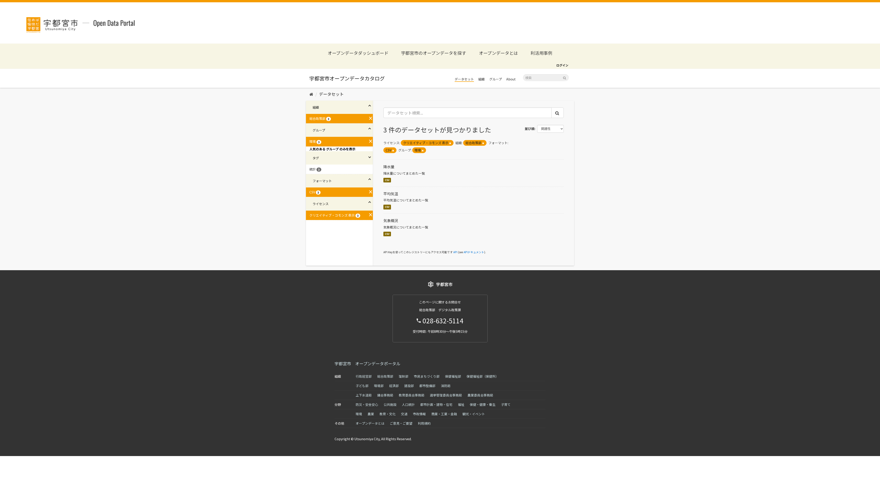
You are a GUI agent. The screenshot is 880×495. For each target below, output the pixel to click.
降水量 (388, 166)
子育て (506, 404)
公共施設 (390, 404)
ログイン (562, 65)
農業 (371, 414)
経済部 (394, 385)
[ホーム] (311, 94)
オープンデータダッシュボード (358, 53)
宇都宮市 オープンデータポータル (367, 363)
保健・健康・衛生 (482, 404)
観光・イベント (473, 414)
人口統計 (408, 404)
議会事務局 (385, 395)
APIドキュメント (474, 252)
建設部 (409, 385)
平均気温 (390, 193)
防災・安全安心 (367, 404)
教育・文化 (388, 414)
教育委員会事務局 (411, 395)
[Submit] (564, 77)
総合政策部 (385, 376)
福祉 (461, 404)
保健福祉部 (453, 376)
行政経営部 (364, 376)
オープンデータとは (498, 53)
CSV (387, 180)
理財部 (403, 376)
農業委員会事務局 (480, 395)
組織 (481, 79)
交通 (404, 414)
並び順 (529, 128)
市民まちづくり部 (427, 376)
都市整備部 (427, 385)
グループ (495, 79)
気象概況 (390, 220)
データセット (464, 79)
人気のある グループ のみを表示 (332, 149)
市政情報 (419, 414)
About (511, 79)
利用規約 (424, 423)
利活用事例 (541, 53)
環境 (359, 414)
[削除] (450, 143)
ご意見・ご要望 (401, 423)
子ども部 (362, 385)
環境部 (379, 385)
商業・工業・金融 (444, 414)
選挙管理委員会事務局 (446, 395)
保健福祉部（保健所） (483, 376)
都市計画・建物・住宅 (436, 404)
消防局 (446, 385)
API (455, 252)
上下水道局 (364, 395)
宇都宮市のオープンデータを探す (433, 53)
